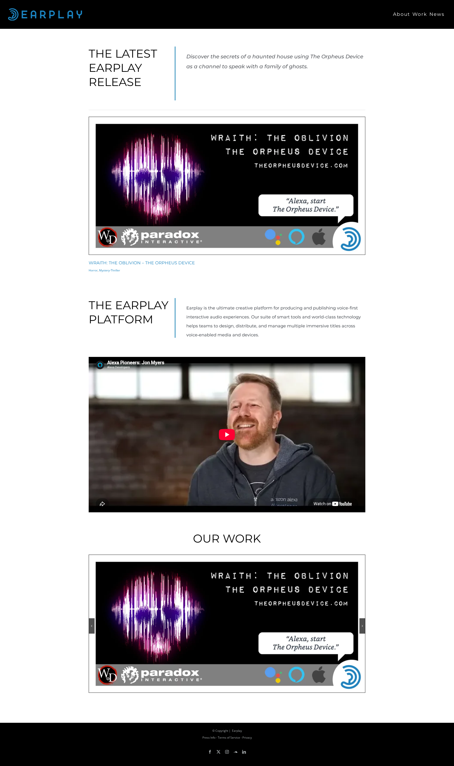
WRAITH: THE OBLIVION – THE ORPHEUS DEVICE (142, 262)
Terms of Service (229, 738)
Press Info (208, 738)
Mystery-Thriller (109, 270)
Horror (93, 270)
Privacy (247, 738)
